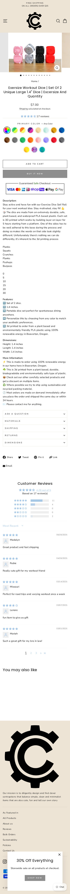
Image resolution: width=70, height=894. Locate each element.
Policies (7, 845)
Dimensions (13, 442)
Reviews (7, 829)
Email (9, 465)
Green (22, 140)
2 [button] (31, 653)
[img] (10, 535)
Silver (61, 140)
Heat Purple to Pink (30, 130)
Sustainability (10, 839)
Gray (15, 140)
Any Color (7, 130)
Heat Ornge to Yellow (22, 130)
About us (8, 823)
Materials (13, 421)
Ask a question (17, 414)
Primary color (35, 123)
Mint (46, 130)
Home (34, 81)
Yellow (26, 149)
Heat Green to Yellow (15, 130)
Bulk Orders (9, 834)
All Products (9, 818)
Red (54, 140)
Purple (46, 140)
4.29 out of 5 (43, 490)
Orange (30, 140)
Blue (61, 130)
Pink (38, 140)
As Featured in (10, 812)
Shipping (23, 108)
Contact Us (9, 850)
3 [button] (36, 653)
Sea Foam (42, 149)
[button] (29, 116)
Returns (11, 435)
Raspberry (34, 149)
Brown (7, 140)
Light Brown (38, 130)
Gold (54, 130)
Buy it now (35, 174)
